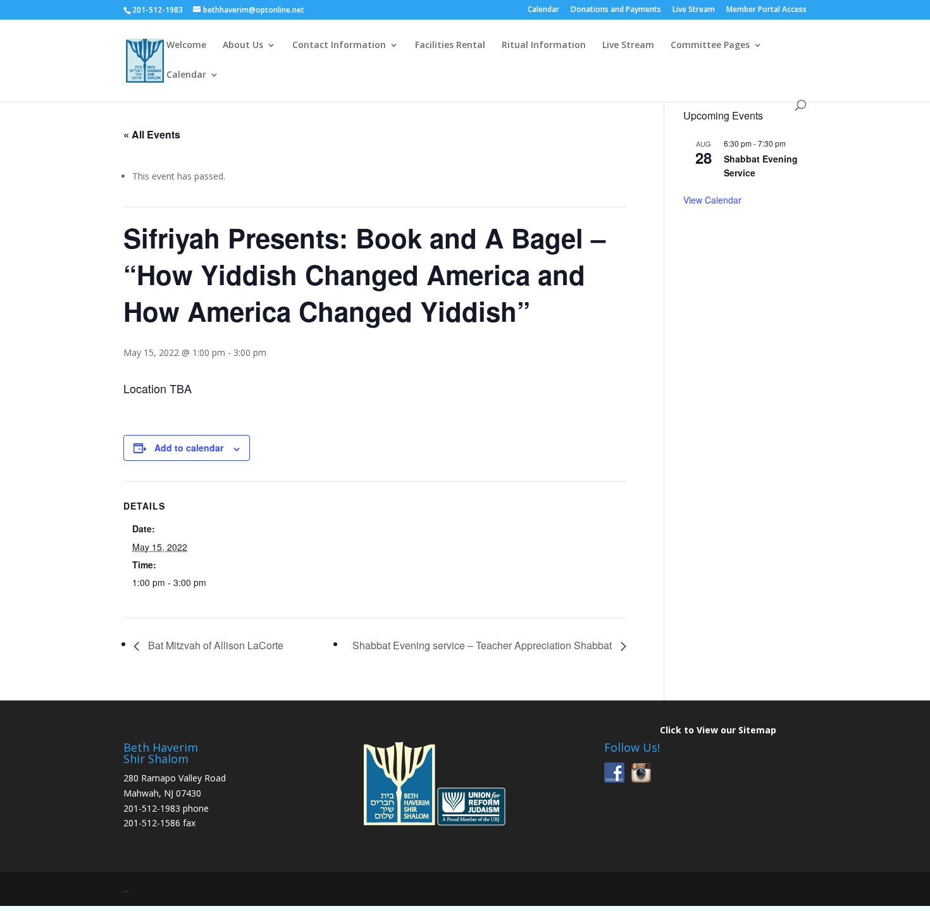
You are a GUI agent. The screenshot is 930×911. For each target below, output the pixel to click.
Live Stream (694, 10)
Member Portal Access (766, 10)
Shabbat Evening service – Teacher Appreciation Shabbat (483, 645)
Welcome (186, 45)
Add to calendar (188, 447)
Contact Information (339, 45)
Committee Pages (710, 45)
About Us (243, 45)
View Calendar (712, 199)
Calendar (543, 10)
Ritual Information (544, 45)
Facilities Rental (450, 45)
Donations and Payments (616, 10)
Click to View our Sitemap (718, 730)
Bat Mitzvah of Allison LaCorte (214, 645)
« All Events (151, 134)
